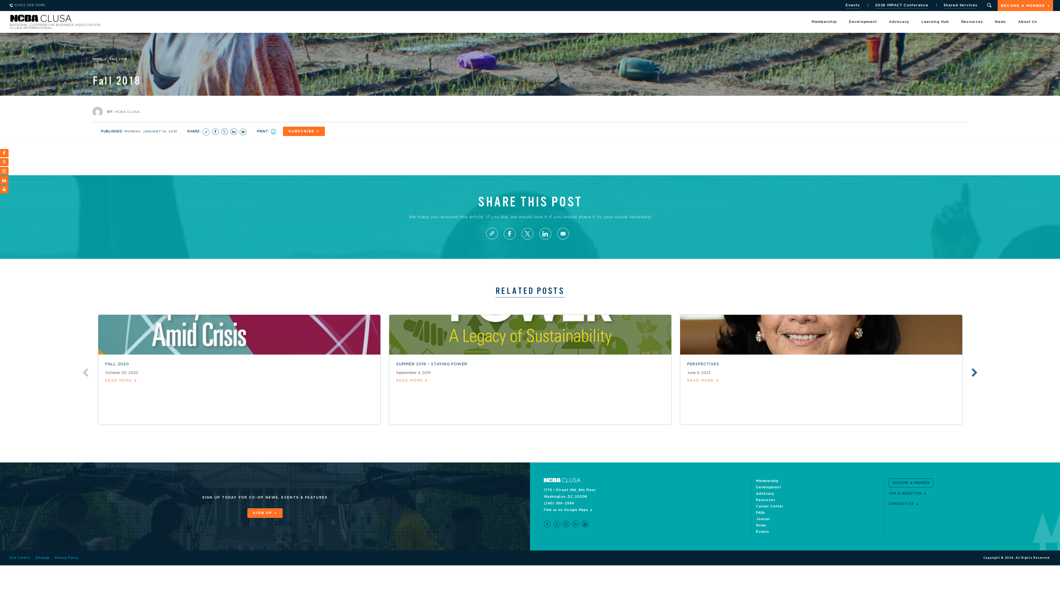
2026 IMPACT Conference (901, 5)
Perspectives (703, 364)
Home (97, 59)
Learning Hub (935, 22)
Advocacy (899, 22)
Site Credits (20, 558)
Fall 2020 (117, 364)
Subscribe (301, 131)
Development (863, 22)
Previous (85, 372)
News (1000, 22)
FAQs (760, 512)
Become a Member (1023, 6)
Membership (824, 22)
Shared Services (960, 5)
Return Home (83, 20)
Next (974, 372)
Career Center (769, 506)
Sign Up (262, 513)
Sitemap (42, 558)
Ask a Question (905, 493)
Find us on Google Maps (566, 510)
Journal (763, 519)
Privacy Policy (66, 558)
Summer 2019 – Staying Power (431, 364)
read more (118, 380)
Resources (972, 22)
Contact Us (901, 503)
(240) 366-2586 (559, 503)
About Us (1027, 22)
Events (853, 5)
